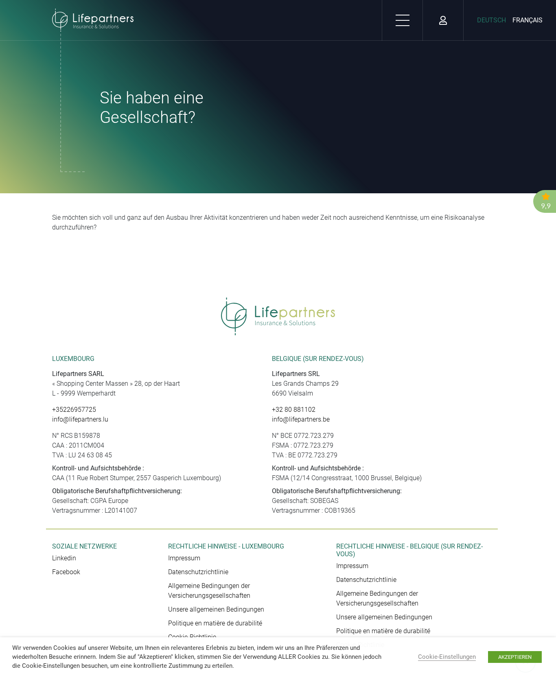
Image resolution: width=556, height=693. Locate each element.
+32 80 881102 (293, 409)
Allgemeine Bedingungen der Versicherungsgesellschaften (209, 590)
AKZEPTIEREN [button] (515, 657)
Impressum (184, 558)
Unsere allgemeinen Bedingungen (216, 609)
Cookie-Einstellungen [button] (447, 656)
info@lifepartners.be (301, 419)
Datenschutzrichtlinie (198, 572)
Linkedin (64, 558)
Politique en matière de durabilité (215, 623)
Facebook (66, 572)
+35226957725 (74, 409)
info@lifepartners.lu (80, 419)
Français (527, 20)
